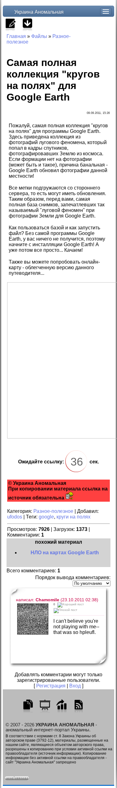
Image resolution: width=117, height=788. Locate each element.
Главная (16, 36)
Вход (75, 685)
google (46, 516)
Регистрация (51, 685)
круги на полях (73, 516)
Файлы (39, 36)
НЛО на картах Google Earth (65, 552)
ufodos (14, 516)
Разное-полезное (53, 511)
